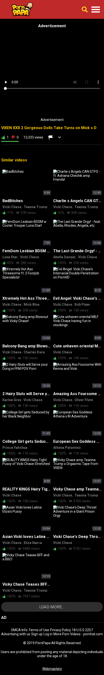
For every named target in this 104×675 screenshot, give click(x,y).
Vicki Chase (11, 207)
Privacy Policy (60, 630)
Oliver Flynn (83, 400)
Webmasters (52, 669)
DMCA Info (19, 630)
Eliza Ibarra (33, 543)
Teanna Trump (35, 207)
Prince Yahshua (14, 448)
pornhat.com (93, 634)
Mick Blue (31, 304)
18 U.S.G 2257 (82, 630)
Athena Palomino (67, 448)
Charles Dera (34, 352)
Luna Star (10, 257)
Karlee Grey (11, 400)
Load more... (52, 606)
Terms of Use (39, 630)
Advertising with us (15, 634)
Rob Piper (82, 304)
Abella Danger (64, 257)
